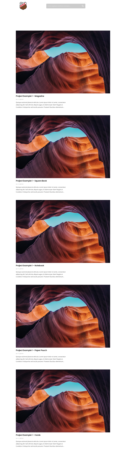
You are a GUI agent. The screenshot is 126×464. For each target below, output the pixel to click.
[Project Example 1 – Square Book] (63, 116)
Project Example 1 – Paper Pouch (31, 350)
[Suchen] (83, 6)
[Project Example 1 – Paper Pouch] (63, 286)
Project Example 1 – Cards (28, 435)
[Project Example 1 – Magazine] (63, 32)
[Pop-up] (106, 6)
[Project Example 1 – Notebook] (63, 201)
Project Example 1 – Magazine (30, 96)
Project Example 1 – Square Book (31, 180)
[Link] (23, 6)
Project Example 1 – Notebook (30, 265)
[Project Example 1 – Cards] (63, 371)
